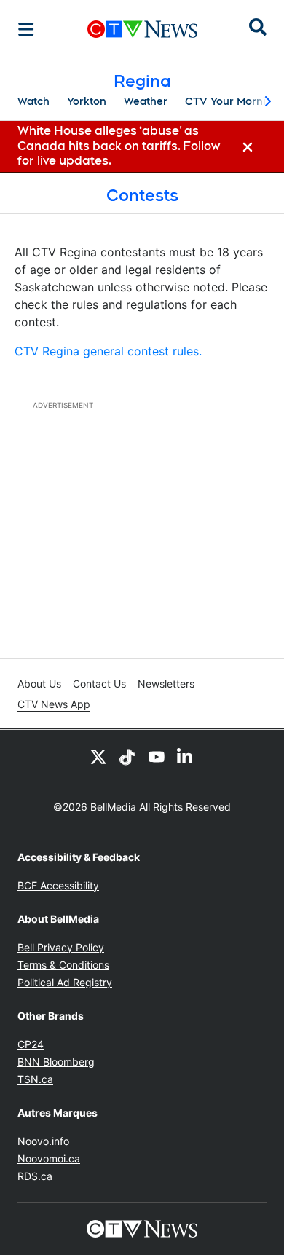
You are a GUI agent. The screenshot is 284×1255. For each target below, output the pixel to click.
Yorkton (86, 101)
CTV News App (53, 704)
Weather (145, 101)
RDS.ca (34, 1176)
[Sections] (26, 29)
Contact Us (99, 683)
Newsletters (166, 683)
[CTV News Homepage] (142, 29)
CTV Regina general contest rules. (108, 351)
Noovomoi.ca (48, 1158)
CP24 (30, 1044)
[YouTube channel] (156, 756)
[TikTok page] (127, 756)
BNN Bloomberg (56, 1061)
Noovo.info (43, 1141)
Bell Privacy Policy (60, 947)
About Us (39, 683)
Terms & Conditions (63, 965)
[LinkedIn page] (185, 756)
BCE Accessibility (58, 885)
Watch (33, 101)
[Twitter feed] (98, 756)
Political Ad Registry (64, 982)
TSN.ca (35, 1079)
